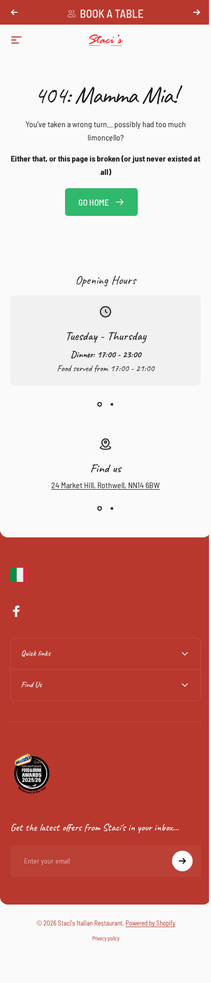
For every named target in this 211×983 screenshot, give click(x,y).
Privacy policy (101, 938)
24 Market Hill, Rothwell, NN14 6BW (105, 485)
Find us (105, 468)
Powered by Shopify (146, 923)
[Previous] (14, 12)
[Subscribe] (174, 861)
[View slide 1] (99, 404)
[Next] (196, 12)
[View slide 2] (112, 404)
